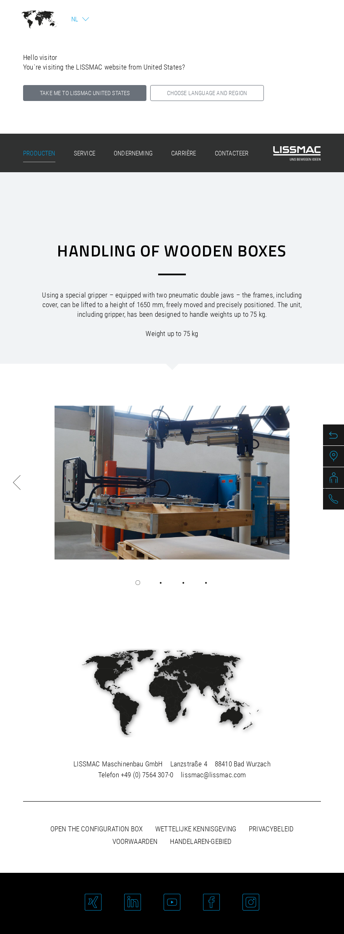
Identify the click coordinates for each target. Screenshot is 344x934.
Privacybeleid (271, 829)
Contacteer (232, 153)
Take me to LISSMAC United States (85, 93)
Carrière (183, 153)
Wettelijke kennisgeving (195, 829)
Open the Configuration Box (96, 829)
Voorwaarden (135, 841)
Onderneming (133, 153)
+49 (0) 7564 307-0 (147, 775)
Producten (39, 153)
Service (84, 153)
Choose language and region (207, 93)
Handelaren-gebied (201, 841)
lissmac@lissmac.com (213, 775)
